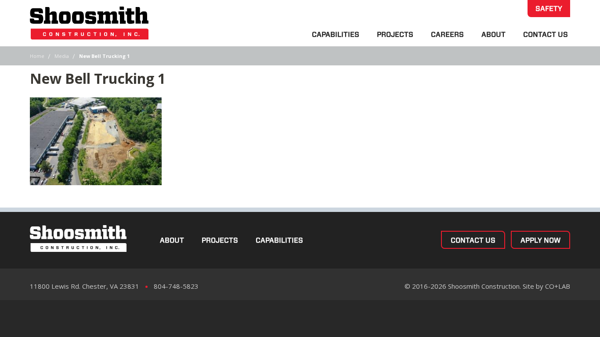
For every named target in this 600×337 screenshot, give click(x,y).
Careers (447, 34)
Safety (548, 8)
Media (61, 56)
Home (37, 56)
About (493, 34)
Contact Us (545, 34)
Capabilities (335, 34)
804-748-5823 (176, 286)
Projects (395, 34)
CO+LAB (557, 286)
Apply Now (540, 240)
